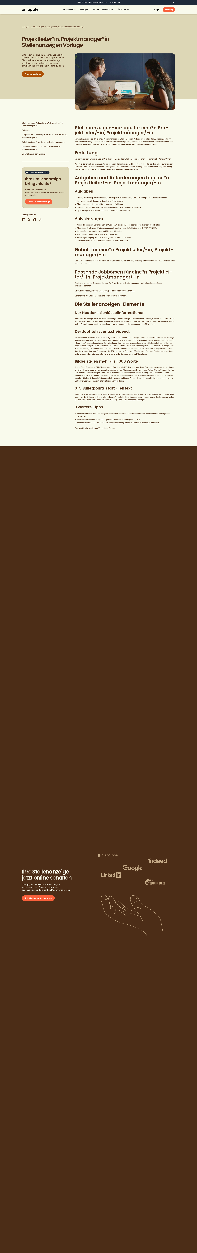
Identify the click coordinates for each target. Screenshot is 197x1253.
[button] (173, 2)
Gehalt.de (150, 261)
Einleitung (26, 130)
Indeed (87, 291)
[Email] (40, 219)
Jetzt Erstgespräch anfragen (38, 898)
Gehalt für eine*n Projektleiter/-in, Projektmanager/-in (43, 142)
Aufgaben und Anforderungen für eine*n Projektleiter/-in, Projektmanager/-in (44, 136)
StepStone (79, 291)
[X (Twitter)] (29, 219)
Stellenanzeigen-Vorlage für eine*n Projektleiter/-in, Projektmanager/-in (42, 124)
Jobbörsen (157, 283)
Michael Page (104, 291)
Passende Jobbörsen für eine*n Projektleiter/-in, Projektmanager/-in (41, 147)
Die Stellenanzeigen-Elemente (34, 154)
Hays (123, 291)
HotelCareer (116, 291)
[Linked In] (24, 219)
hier (113, 428)
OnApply (122, 296)
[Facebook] (34, 219)
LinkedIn (94, 291)
